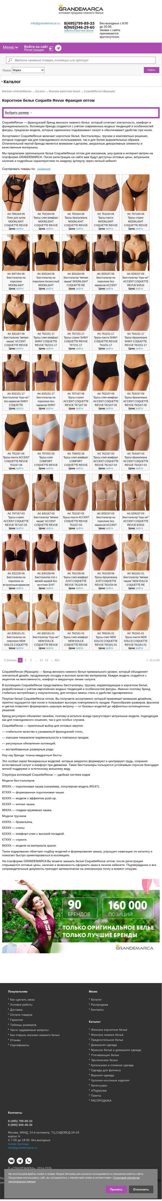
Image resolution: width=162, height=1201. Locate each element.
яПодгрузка (99, 1090)
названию (44, 168)
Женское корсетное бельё (64, 91)
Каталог (40, 91)
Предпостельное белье (107, 1039)
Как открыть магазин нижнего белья (35, 1035)
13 (46, 660)
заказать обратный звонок (78, 30)
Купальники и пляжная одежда (112, 1065)
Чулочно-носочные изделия (110, 1080)
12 (41, 660)
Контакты (97, 1009)
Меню (8, 47)
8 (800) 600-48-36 (20, 1125)
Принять (116, 1189)
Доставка (16, 1009)
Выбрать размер (17, 112)
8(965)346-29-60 (79, 27)
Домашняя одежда (104, 1045)
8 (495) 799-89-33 (20, 1121)
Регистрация (34, 50)
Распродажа (99, 1004)
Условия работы (21, 1004)
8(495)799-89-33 (79, 23)
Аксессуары (99, 1085)
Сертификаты (19, 1045)
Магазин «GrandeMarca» (17, 91)
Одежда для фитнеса (106, 1070)
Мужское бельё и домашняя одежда (116, 1050)
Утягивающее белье (105, 1055)
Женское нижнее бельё (107, 1034)
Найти (151, 70)
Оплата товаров (21, 1014)
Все (57, 660)
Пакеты (96, 1095)
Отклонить (141, 1189)
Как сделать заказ (22, 999)
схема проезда (18, 1144)
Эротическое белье (104, 1060)
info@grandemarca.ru (45, 23)
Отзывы (15, 1040)
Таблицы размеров (23, 1025)
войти (19, 228)
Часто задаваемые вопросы (29, 1030)
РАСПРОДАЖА (101, 1100)
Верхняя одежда (102, 1075)
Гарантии (16, 1019)
